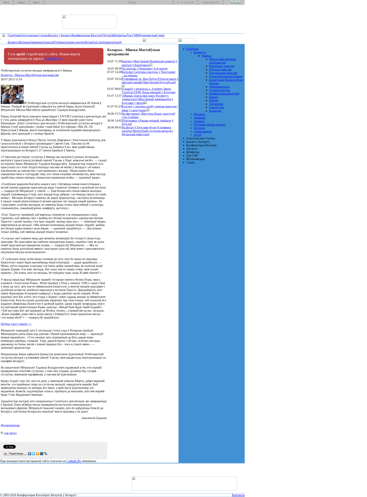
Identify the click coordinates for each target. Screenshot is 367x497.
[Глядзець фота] (151, 65)
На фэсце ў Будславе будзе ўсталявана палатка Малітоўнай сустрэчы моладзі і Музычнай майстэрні (147, 131)
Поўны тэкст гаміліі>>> (16, 324)
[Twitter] (236, 4)
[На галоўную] (14, 19)
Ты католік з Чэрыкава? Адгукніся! (145, 68)
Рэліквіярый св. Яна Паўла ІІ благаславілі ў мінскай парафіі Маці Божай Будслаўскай (150, 80)
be (178, 2)
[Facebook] (239, 4)
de (192, 2)
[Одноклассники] (38, 453)
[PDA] (228, 4)
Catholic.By (74, 461)
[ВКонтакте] (30, 453)
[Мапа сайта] (58, 2)
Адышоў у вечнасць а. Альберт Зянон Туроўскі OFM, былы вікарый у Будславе (148, 90)
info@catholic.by (210, 2)
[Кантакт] (53, 2)
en (188, 2)
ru (182, 2)
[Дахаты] (48, 2)
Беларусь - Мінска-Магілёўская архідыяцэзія (29, 75)
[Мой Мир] (42, 453)
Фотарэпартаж (10, 425)
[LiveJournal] (46, 453)
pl (185, 2)
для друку (10, 433)
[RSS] (232, 4)
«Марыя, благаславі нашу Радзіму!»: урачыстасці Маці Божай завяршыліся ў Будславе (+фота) (147, 99)
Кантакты (238, 495)
